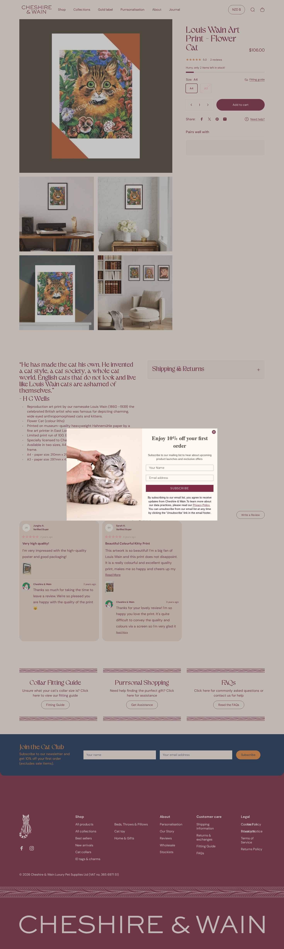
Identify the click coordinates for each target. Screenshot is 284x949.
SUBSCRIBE (179, 488)
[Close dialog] (214, 432)
